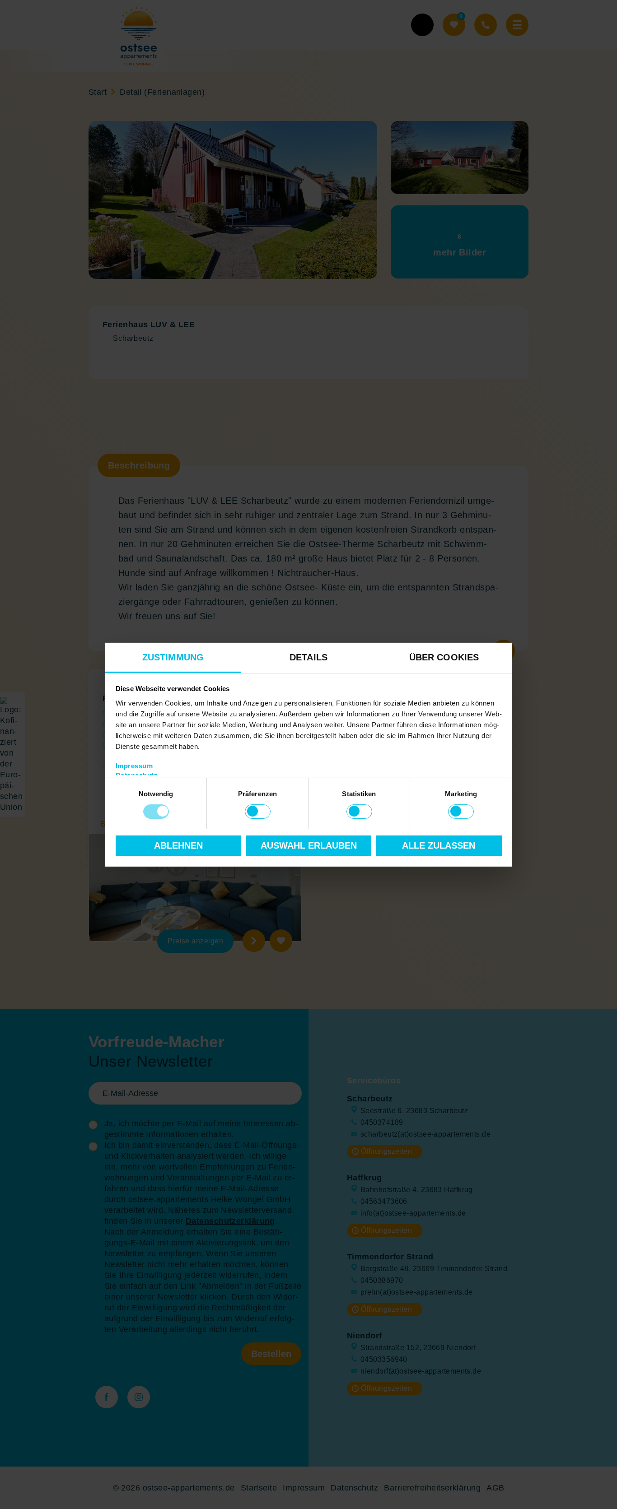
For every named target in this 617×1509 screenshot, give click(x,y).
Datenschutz (137, 775)
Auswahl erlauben (309, 845)
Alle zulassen (438, 845)
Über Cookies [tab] (444, 657)
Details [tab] (308, 657)
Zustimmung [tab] (173, 657)
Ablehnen (178, 845)
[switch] (258, 811)
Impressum (134, 765)
